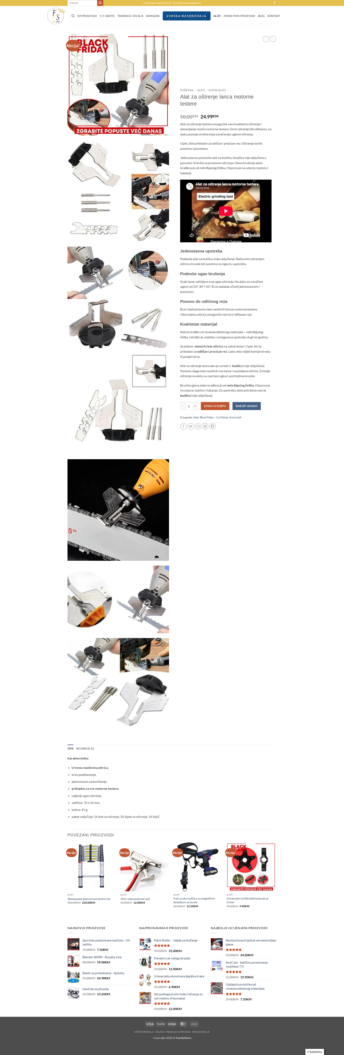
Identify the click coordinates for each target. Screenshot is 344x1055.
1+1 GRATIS (107, 16)
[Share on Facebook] (183, 426)
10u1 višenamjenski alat (135, 898)
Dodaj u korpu (215, 406)
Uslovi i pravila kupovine (173, 1031)
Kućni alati (217, 90)
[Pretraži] (72, 16)
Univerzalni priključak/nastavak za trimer (247, 900)
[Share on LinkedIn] (212, 426)
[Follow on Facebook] (274, 3)
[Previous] (68, 880)
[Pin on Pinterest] (205, 426)
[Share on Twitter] (191, 426)
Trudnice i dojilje (130, 16)
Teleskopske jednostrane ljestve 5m (88, 898)
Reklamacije (201, 1031)
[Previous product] (273, 39)
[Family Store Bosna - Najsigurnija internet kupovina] (55, 16)
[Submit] (100, 3)
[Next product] (266, 39)
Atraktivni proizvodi (239, 16)
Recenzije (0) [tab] (85, 748)
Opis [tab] (70, 748)
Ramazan (153, 16)
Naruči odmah (246, 406)
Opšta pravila (143, 1031)
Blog (261, 16)
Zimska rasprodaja (186, 16)
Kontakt (274, 16)
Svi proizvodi (87, 16)
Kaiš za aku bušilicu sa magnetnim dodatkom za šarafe (194, 900)
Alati (217, 16)
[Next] (275, 880)
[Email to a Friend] (198, 426)
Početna (187, 90)
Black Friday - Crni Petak (214, 417)
